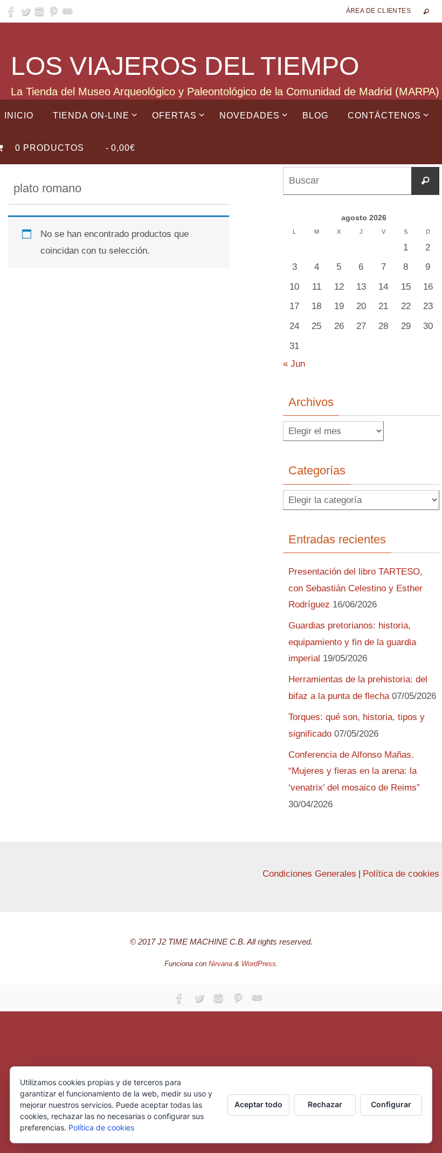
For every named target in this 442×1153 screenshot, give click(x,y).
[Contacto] (67, 11)
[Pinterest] (53, 11)
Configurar (391, 1104)
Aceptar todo (258, 1104)
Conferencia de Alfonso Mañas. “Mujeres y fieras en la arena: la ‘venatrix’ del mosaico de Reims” (354, 771)
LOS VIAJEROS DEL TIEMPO (185, 66)
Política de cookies (401, 874)
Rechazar (325, 1104)
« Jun (294, 364)
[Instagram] (39, 11)
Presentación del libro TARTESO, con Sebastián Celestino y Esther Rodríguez (355, 588)
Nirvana (220, 964)
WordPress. (259, 964)
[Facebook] (11, 11)
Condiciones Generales (309, 874)
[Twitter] (25, 11)
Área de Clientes (378, 11)
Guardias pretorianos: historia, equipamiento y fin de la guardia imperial (352, 641)
